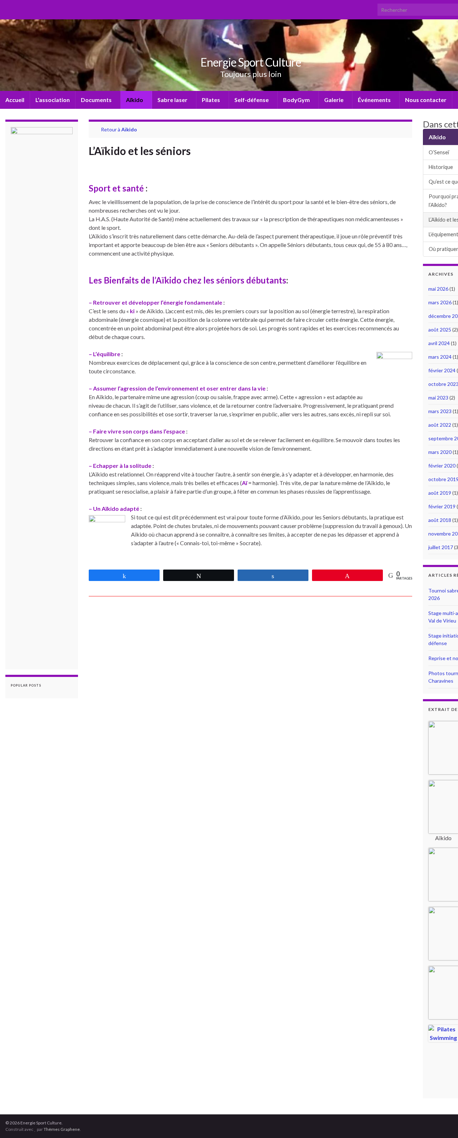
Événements (375, 99)
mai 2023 (438, 397)
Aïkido (135, 99)
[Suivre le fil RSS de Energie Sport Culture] (8, 8)
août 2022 (439, 425)
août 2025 (439, 329)
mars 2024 (440, 357)
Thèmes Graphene (62, 1129)
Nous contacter (426, 99)
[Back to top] (442, 1122)
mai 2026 (438, 289)
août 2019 (439, 493)
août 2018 (439, 520)
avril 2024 (439, 343)
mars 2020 (440, 452)
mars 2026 (440, 302)
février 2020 (441, 466)
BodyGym (297, 99)
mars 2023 (440, 411)
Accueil (14, 99)
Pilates (211, 99)
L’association (52, 99)
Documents (97, 99)
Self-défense (252, 99)
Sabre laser (173, 99)
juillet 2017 (440, 547)
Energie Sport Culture (250, 62)
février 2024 (441, 370)
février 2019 (441, 506)
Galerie (334, 99)
